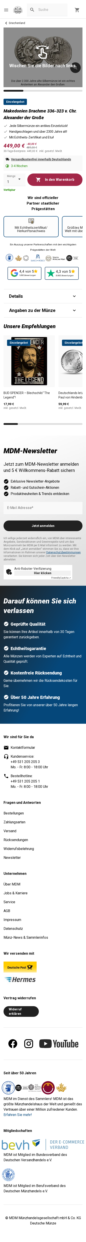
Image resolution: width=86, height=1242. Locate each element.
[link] (17, 10)
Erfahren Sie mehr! (18, 1115)
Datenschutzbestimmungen (63, 552)
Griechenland (17, 23)
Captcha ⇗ (61, 578)
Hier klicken (42, 573)
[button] (6, 10)
